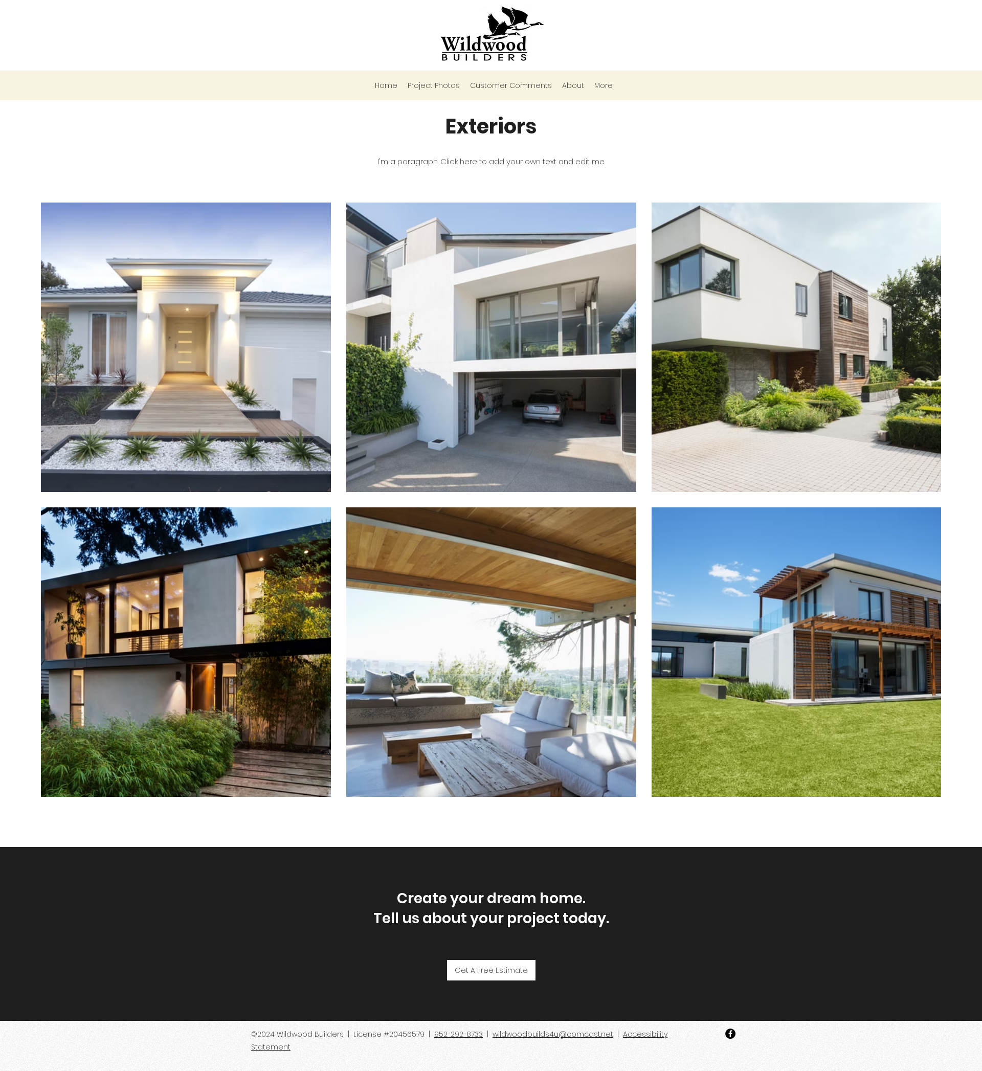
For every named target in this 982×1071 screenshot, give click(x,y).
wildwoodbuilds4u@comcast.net (553, 1034)
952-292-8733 (458, 1034)
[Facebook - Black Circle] (730, 1034)
